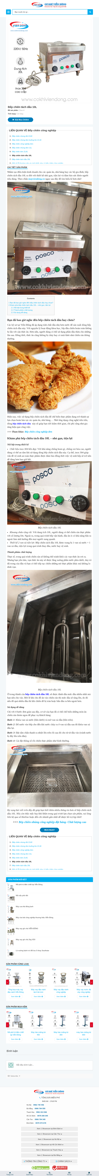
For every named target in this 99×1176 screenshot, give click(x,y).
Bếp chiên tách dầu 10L (22, 155)
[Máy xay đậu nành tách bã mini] (38, 977)
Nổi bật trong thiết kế (20, 308)
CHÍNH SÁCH (64, 1161)
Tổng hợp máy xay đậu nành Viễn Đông (16, 990)
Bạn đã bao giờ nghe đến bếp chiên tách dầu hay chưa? (31, 303)
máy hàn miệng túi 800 (83, 1033)
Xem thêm (15, 996)
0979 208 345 (42, 1116)
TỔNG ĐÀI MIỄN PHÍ (50, 1098)
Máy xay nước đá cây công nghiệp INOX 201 (84, 990)
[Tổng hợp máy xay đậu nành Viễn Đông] (15, 977)
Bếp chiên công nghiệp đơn (22, 144)
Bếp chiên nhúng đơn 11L (22, 148)
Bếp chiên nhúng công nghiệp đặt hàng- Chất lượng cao (52, 822)
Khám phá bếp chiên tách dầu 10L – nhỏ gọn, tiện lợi (29, 305)
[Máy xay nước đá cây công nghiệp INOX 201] (83, 977)
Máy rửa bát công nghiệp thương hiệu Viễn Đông (34, 917)
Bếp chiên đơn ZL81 (20, 152)
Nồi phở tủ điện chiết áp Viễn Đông (29, 884)
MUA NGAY (49, 830)
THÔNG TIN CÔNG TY (35, 1161)
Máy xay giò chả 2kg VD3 (25, 939)
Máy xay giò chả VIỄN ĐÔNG (27, 928)
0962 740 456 (38, 1105)
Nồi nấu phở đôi (22, 895)
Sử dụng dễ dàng (19, 312)
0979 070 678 (40, 1123)
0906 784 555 (40, 1108)
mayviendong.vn (36, 178)
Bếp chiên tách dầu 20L (21, 159)
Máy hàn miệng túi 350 (61, 1033)
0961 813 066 (41, 1112)
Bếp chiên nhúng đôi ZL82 (22, 136)
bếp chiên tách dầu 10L (37, 694)
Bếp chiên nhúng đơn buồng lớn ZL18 (26, 140)
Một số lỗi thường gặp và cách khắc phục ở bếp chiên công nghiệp (37, 163)
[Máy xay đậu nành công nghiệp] (61, 977)
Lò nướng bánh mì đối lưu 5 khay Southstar (32, 950)
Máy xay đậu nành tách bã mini (38, 990)
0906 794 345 (40, 1119)
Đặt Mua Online (21, 120)
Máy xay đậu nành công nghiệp (61, 990)
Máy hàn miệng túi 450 (38, 1033)
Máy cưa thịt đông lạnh (24, 906)
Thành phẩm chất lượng (21, 310)
